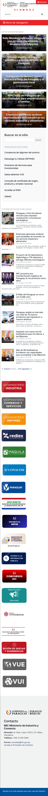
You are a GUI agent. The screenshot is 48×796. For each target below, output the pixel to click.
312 (19, 369)
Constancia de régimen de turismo (22, 152)
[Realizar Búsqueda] (42, 14)
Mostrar (43, 2)
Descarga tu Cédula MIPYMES (19, 159)
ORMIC (7, 196)
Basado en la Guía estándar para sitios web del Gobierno (24, 791)
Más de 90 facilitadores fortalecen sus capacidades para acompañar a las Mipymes (30, 352)
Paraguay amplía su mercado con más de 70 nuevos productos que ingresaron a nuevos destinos (29, 316)
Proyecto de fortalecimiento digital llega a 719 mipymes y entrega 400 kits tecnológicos (30, 257)
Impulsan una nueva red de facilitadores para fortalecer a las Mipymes (30, 334)
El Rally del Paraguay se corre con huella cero (30, 295)
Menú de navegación (16, 22)
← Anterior (6, 369)
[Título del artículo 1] (24, 50)
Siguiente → (27, 369)
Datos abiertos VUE (14, 174)
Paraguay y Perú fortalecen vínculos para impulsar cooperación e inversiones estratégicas (29, 216)
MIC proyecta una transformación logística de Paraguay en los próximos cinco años (31, 277)
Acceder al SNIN (12, 190)
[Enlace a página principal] (19, 4)
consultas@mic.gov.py (20, 742)
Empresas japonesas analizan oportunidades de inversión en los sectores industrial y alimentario (30, 237)
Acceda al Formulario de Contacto (18, 745)
